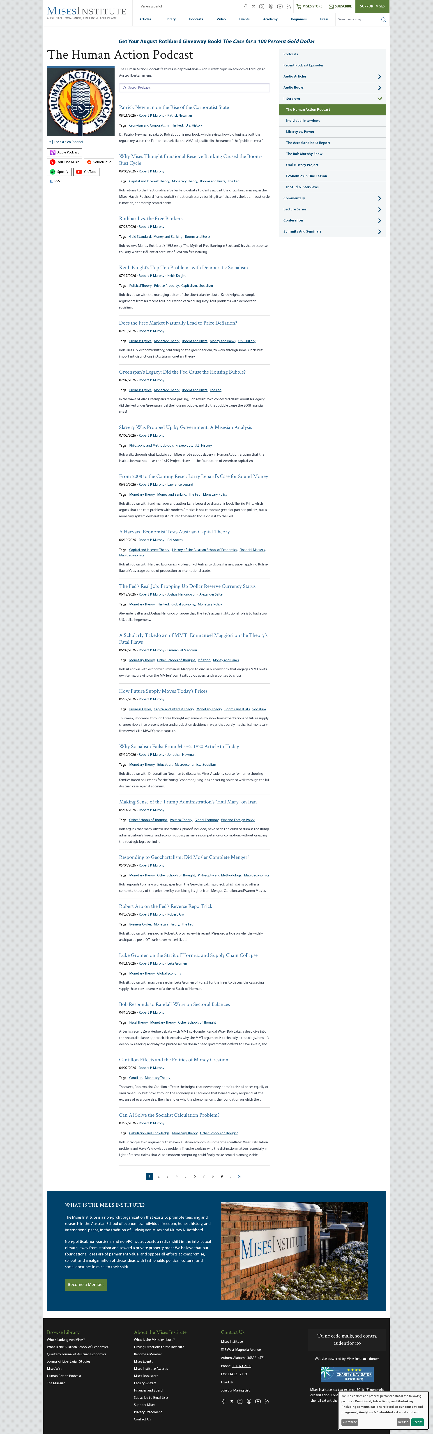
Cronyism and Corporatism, (149, 125)
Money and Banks (226, 660)
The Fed (234, 181)
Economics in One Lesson (306, 176)
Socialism (206, 286)
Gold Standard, (140, 237)
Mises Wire (54, 1369)
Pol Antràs (175, 540)
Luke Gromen (177, 963)
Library (170, 19)
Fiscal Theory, (138, 1022)
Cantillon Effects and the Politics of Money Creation (173, 1060)
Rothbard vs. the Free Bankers (150, 219)
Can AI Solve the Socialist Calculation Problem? (169, 1115)
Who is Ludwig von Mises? (66, 1340)
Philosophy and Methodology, (151, 445)
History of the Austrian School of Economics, (205, 550)
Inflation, (204, 660)
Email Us (227, 1382)
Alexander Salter (211, 594)
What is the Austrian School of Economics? (78, 1347)
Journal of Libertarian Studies (68, 1361)
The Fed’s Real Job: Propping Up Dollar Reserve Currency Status (187, 587)
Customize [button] (350, 1422)
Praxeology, (184, 445)
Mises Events (143, 1361)
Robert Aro (175, 914)
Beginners (299, 19)
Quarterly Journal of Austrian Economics (76, 1354)
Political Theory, (140, 286)
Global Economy (169, 973)
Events (244, 19)
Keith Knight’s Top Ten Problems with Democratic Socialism (183, 268)
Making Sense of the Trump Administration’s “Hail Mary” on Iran (188, 802)
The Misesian (56, 1383)
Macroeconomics (131, 555)
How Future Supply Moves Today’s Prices (163, 691)
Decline (403, 1422)
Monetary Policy (215, 495)
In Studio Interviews (302, 187)
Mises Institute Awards (151, 1369)
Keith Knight (176, 276)
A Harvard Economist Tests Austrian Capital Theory (174, 532)
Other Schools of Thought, (176, 660)
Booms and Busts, (213, 181)
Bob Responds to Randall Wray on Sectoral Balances (174, 1005)
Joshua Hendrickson (181, 594)
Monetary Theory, (185, 181)
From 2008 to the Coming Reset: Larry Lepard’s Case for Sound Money (193, 477)
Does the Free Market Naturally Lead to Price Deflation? (178, 323)
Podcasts (196, 19)
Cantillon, (136, 1078)
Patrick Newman (179, 116)
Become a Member (86, 1285)
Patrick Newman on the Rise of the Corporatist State (174, 108)
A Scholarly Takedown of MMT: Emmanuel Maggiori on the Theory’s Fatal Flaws (193, 639)
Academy (270, 19)
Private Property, (167, 286)
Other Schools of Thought (197, 1022)
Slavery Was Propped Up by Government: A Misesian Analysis (185, 428)
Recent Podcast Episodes (303, 65)
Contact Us (142, 1419)
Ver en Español (151, 6)
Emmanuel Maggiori (182, 650)
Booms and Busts (197, 237)
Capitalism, (189, 286)
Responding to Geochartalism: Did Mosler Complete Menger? (184, 858)
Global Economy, (183, 604)
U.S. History (194, 125)
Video (221, 19)
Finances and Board (148, 1390)
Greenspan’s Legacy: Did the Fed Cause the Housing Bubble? (182, 372)
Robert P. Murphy (151, 116)
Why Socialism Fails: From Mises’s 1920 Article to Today (179, 747)
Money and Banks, (223, 341)
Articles (145, 19)
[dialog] (383, 1410)
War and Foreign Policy (238, 820)
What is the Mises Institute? (154, 1340)
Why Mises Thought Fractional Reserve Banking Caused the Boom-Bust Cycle (190, 160)
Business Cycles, (140, 341)
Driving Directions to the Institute (159, 1347)
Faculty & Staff (145, 1383)
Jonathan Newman (181, 755)
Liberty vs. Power (300, 132)
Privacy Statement (148, 1412)
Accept (417, 1422)
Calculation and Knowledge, (149, 1133)
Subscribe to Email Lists (151, 1398)
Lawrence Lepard (180, 485)
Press (324, 19)
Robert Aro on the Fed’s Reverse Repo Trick (165, 907)
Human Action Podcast (64, 1376)
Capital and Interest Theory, (149, 181)
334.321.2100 (241, 1366)
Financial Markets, (253, 550)
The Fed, (177, 125)
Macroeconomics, (188, 765)
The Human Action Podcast (308, 110)
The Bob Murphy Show (304, 154)
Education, (165, 765)
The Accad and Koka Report (308, 143)
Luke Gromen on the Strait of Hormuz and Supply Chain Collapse (188, 956)
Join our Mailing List (235, 1390)
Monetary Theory (157, 1078)
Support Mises (372, 6)
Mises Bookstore (146, 1376)
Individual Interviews (303, 121)
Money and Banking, (168, 237)
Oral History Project (302, 165)
